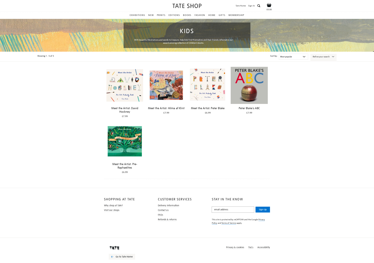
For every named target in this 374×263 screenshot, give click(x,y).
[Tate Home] (127, 247)
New (151, 15)
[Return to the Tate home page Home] (187, 6)
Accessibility (263, 247)
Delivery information (168, 205)
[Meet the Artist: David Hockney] (124, 86)
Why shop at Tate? (113, 205)
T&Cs (250, 247)
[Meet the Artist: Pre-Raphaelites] (124, 142)
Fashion (200, 15)
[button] (259, 6)
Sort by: (273, 56)
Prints (161, 15)
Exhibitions (137, 15)
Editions (174, 15)
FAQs (160, 214)
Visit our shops (111, 210)
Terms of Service (228, 223)
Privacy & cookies (235, 247)
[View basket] (269, 5)
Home (211, 15)
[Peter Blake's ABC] (249, 86)
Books (187, 15)
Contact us (163, 210)
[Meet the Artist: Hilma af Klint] (166, 86)
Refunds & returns (167, 219)
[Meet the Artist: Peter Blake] (207, 86)
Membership (236, 15)
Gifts (222, 15)
